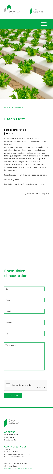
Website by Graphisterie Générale (18, 468)
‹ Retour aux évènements (14, 107)
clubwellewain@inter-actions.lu (19, 454)
